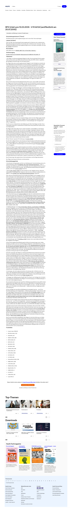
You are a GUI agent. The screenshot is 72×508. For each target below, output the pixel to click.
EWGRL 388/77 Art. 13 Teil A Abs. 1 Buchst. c (26, 50)
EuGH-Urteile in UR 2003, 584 (37, 218)
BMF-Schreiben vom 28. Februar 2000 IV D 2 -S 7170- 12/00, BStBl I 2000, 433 (26, 296)
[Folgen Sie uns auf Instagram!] (40, 488)
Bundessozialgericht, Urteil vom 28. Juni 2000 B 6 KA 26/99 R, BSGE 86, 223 (25, 245)
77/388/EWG (43, 183)
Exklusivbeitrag (24, 413)
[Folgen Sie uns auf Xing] (39, 488)
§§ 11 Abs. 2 (42, 308)
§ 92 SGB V (34, 302)
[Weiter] (49, 417)
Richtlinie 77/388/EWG (16, 186)
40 (11, 310)
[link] (7, 10)
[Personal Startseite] (7, 6)
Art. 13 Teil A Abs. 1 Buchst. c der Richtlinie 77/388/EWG (32, 207)
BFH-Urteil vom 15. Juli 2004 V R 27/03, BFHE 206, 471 (18, 222)
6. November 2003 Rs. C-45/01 (22, 200)
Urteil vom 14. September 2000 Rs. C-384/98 (21, 151)
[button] (64, 6)
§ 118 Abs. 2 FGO (22, 239)
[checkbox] (54, 146)
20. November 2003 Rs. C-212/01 (21, 219)
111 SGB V (15, 310)
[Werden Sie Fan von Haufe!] (42, 488)
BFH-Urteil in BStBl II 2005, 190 (18, 315)
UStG (24, 109)
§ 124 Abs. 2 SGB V (36, 292)
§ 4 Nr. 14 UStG (29, 139)
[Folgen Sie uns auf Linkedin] (37, 488)
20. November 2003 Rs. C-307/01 (20, 220)
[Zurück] (46, 417)
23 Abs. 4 (8, 310)
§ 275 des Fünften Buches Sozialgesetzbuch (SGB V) (22, 265)
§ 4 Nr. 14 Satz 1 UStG (14, 170)
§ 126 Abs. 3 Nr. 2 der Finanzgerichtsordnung (29, 164)
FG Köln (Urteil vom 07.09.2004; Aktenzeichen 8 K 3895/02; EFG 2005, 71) (23, 54)
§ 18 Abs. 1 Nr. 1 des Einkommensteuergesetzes (23, 173)
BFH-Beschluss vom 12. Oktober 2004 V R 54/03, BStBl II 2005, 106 (21, 192)
